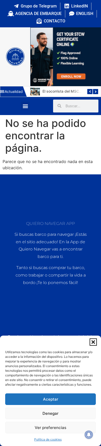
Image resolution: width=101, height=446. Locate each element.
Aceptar (50, 399)
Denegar (50, 413)
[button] (93, 342)
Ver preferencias (50, 427)
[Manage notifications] (89, 435)
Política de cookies (48, 439)
